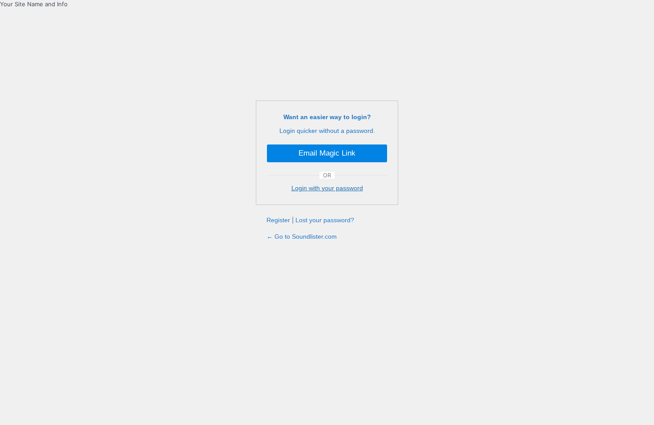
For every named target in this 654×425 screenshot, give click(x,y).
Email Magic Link (327, 153)
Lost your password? (324, 220)
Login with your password (327, 188)
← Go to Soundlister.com (301, 236)
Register (278, 220)
